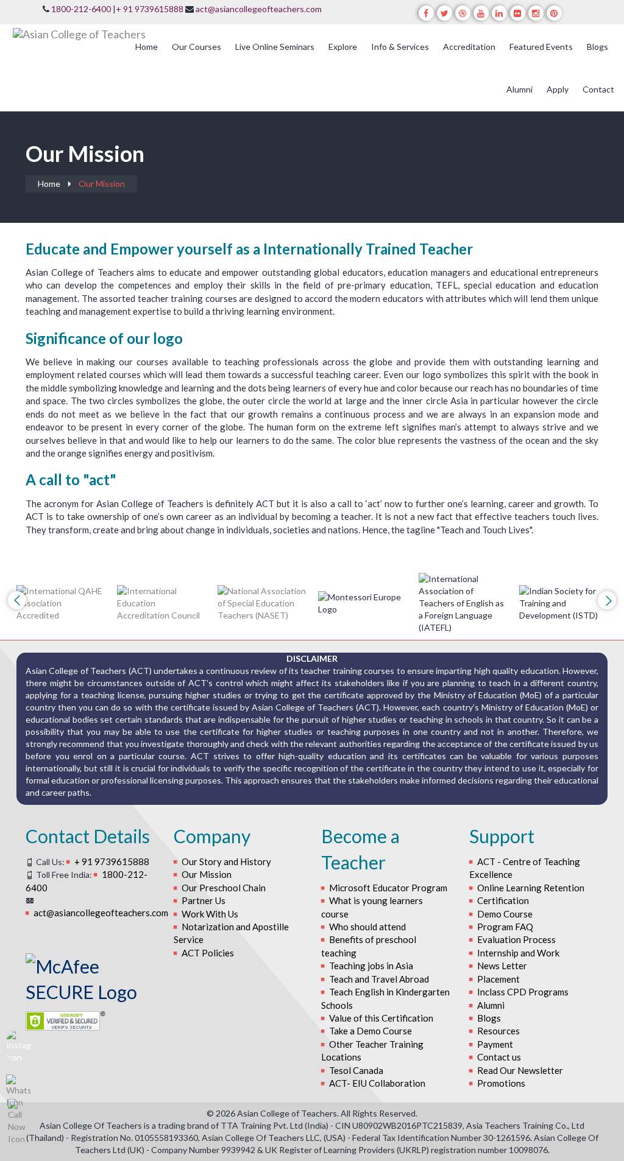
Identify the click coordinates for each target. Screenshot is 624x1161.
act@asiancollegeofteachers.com (259, 9)
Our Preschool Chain (224, 887)
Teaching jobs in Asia (371, 965)
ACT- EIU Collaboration (377, 1083)
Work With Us (210, 913)
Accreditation (469, 46)
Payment (495, 1044)
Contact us (499, 1056)
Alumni (519, 89)
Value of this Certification (381, 1017)
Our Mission (207, 874)
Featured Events (541, 46)
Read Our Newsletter (520, 1070)
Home (146, 46)
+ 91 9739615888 (149, 9)
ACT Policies (208, 952)
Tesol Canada (356, 1070)
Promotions (501, 1083)
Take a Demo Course (370, 1030)
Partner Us (203, 900)
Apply (558, 89)
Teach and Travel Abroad (379, 978)
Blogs (597, 46)
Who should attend (367, 926)
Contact (598, 89)
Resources (498, 1030)
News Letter (502, 965)
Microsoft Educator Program (388, 887)
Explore (342, 46)
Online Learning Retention (530, 887)
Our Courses (196, 46)
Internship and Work (518, 952)
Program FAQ (505, 926)
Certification (503, 900)
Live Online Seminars (274, 46)
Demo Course (505, 913)
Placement (498, 978)
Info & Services (400, 46)
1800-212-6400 (81, 9)
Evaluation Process (516, 939)
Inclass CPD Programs (523, 991)
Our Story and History (226, 861)
